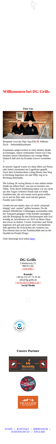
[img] (34, 5)
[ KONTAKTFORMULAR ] (28, 283)
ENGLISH (39, 431)
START (9, 429)
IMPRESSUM (40, 429)
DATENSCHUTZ (20, 431)
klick (32, 238)
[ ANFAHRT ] (28, 269)
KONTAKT (23, 429)
